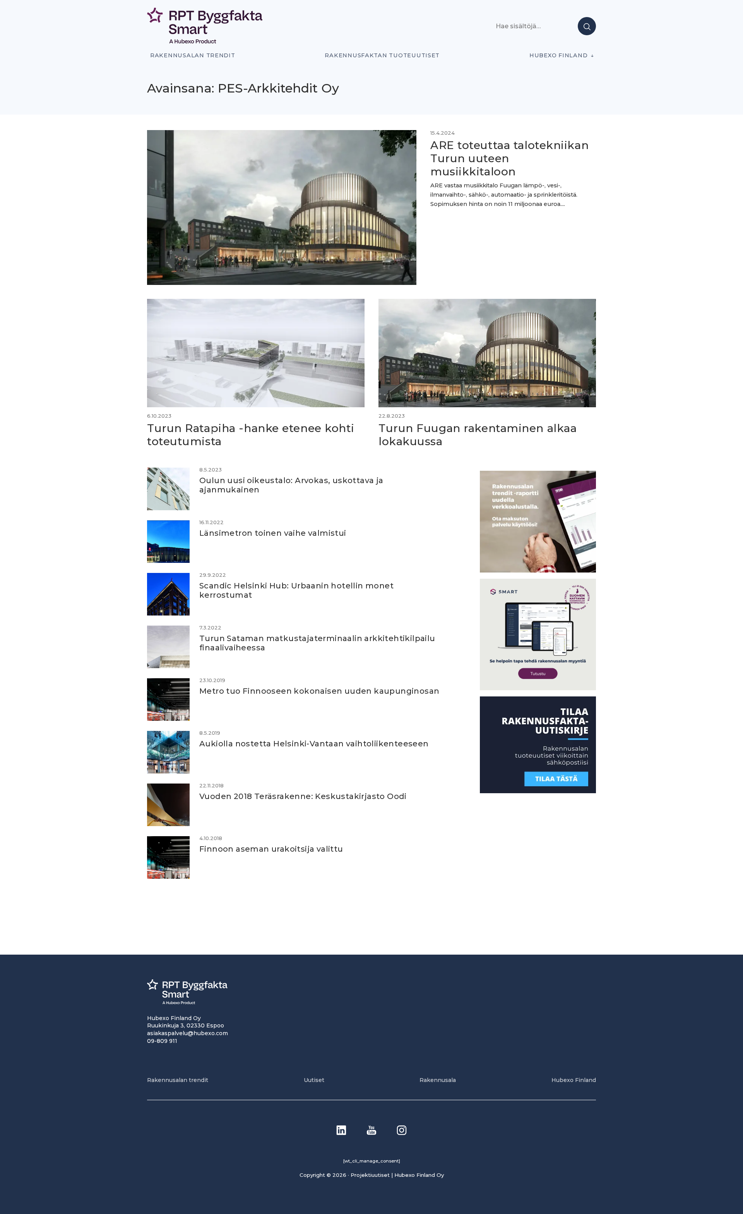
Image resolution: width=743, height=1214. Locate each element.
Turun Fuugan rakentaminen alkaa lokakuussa (477, 435)
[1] (538, 790)
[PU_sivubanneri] (538, 570)
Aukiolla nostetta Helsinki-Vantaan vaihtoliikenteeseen (314, 743)
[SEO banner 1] (538, 687)
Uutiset (314, 1080)
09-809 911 (162, 1040)
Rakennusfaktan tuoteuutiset (382, 55)
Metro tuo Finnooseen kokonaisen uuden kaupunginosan (319, 691)
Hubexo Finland (558, 55)
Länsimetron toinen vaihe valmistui (272, 533)
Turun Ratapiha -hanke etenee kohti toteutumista (250, 435)
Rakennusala (437, 1080)
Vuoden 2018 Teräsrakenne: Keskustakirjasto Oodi (303, 796)
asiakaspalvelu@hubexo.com (187, 1033)
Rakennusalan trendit (192, 55)
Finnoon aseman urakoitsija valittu (271, 849)
